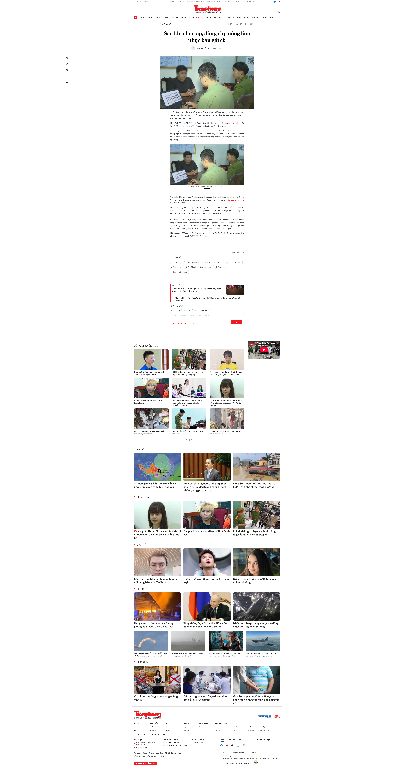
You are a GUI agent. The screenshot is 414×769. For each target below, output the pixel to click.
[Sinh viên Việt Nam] (264, 717)
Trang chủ (135, 17)
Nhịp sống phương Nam (158, 734)
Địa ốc (167, 17)
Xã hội (142, 17)
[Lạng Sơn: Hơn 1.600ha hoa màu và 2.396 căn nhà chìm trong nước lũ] (256, 467)
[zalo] (239, 745)
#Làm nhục (219, 262)
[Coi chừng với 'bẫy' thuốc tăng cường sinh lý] (157, 680)
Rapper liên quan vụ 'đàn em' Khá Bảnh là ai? (149, 401)
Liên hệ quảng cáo (171, 740)
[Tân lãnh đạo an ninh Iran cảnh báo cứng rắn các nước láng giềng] (226, 641)
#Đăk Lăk (220, 267)
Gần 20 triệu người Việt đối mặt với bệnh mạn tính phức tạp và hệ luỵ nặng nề (256, 700)
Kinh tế (149, 17)
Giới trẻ (191, 17)
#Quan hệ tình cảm (179, 272)
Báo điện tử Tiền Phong (207, 9)
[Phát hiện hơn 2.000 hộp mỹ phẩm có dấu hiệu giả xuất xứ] (151, 418)
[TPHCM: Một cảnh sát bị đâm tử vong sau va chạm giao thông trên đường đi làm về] (235, 290)
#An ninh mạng (206, 267)
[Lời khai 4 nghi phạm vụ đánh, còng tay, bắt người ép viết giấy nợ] (189, 359)
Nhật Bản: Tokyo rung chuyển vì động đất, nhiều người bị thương (255, 624)
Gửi (236, 322)
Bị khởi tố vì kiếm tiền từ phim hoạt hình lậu (188, 432)
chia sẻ (231, 24)
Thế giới (183, 17)
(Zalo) (178, 743)
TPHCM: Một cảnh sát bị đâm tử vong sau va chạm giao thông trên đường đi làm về (197, 289)
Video (271, 17)
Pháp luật (199, 17)
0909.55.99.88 (170, 743)
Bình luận (67, 76)
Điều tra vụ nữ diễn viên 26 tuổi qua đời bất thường (254, 580)
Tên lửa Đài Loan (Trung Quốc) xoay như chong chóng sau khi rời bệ (150, 654)
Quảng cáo (250, 2)
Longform (203, 723)
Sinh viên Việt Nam (213, 2)
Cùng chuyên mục (146, 345)
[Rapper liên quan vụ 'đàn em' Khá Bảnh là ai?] (151, 388)
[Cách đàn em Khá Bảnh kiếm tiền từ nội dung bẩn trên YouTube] (157, 562)
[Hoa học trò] (277, 717)
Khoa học (255, 17)
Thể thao (209, 17)
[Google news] (245, 745)
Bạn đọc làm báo (146, 763)
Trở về (67, 82)
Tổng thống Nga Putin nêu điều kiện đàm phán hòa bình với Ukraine (205, 624)
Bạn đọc (234, 731)
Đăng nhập (174, 310)
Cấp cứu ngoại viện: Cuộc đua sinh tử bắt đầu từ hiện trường (205, 698)
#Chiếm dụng (177, 267)
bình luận (246, 24)
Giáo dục (246, 17)
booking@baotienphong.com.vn (176, 745)
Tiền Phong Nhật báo (195, 2)
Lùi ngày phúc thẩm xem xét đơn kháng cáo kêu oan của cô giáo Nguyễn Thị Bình (187, 403)
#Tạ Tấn (174, 262)
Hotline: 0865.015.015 (176, 2)
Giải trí (238, 17)
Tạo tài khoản (189, 310)
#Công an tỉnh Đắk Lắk (191, 262)
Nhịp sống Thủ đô (140, 734)
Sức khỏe (175, 17)
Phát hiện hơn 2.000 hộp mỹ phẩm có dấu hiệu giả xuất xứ (151, 432)
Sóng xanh (158, 17)
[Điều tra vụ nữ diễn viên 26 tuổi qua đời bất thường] (256, 562)
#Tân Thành (191, 267)
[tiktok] (233, 745)
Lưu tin (67, 70)
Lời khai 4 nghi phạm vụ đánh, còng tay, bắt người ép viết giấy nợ (188, 373)
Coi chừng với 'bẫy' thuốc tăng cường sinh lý (156, 698)
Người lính (217, 17)
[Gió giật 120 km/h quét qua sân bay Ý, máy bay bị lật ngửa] (188, 641)
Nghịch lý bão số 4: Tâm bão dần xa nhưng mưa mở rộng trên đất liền (155, 485)
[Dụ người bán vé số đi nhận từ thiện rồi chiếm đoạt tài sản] (227, 418)
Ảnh (168, 723)
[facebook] (275, 1)
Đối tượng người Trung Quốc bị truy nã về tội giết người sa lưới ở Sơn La (226, 373)
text (236, 24)
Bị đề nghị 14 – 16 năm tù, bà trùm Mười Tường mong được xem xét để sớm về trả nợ (208, 299)
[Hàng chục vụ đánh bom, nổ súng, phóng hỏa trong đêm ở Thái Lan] (157, 606)
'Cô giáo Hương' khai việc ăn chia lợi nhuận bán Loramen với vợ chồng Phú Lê (226, 403)
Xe (225, 17)
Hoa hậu (264, 17)
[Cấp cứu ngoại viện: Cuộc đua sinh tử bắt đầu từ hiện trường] (206, 680)
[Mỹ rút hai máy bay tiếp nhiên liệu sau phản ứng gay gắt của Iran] (263, 641)
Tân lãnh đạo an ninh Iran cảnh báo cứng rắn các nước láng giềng (225, 654)
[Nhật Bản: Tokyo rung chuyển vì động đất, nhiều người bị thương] (256, 606)
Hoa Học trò (228, 2)
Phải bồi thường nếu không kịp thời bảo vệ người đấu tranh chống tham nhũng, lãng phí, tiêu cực (204, 487)
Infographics (221, 723)
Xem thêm (278, 17)
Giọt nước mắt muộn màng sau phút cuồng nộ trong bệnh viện (150, 373)
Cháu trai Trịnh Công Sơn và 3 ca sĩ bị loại (206, 580)
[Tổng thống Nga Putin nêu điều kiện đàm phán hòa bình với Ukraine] (206, 606)
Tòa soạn (240, 2)
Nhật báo (154, 723)
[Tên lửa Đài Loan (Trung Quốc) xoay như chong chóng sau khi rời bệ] (151, 641)
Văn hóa (231, 17)
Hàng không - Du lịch (254, 731)
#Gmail (208, 262)
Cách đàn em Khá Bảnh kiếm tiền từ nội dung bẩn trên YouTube (155, 580)
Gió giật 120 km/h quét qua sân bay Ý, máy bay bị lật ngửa (187, 654)
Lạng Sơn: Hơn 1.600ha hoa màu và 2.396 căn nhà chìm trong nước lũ (254, 485)
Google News (251, 24)
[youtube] (278, 1)
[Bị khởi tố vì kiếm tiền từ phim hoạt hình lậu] (189, 418)
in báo (241, 24)
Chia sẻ (67, 64)
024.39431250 (141, 747)
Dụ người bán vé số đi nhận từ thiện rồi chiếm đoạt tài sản (226, 432)
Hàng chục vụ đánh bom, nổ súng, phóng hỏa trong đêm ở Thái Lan (154, 624)
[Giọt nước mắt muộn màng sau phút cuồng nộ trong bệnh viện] (151, 359)
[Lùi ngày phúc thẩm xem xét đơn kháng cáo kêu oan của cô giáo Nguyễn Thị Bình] (189, 388)
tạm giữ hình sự (234, 123)
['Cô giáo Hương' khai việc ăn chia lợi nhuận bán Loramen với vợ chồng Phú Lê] (227, 388)
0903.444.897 (199, 743)
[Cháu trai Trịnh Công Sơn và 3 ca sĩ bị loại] (206, 562)
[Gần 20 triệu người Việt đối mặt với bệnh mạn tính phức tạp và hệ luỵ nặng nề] (256, 680)
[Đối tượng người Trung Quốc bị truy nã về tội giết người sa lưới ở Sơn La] (227, 359)
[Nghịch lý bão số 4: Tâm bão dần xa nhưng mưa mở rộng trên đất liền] (157, 467)
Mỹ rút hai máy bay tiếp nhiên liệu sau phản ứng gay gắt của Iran (262, 654)
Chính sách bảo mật (261, 740)
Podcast (186, 723)
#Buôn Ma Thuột (234, 262)
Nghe (67, 58)
